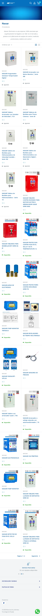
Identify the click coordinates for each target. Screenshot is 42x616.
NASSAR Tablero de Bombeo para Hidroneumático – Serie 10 (10, 196)
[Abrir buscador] (31, 3)
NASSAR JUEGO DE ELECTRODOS (8, 286)
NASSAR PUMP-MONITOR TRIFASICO (10, 329)
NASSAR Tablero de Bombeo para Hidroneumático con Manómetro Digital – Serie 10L (30, 155)
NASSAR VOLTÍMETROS (30, 456)
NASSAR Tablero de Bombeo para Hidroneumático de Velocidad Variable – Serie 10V (8, 155)
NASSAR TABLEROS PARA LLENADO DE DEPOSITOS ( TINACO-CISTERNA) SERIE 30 (31, 540)
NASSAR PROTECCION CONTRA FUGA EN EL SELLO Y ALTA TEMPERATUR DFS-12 (30, 246)
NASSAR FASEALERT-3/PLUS (8, 377)
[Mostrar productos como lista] (39, 45)
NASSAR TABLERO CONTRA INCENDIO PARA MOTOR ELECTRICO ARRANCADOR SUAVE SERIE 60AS (31, 202)
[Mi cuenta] (34, 3)
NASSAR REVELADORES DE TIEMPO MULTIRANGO (31, 334)
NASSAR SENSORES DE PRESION (30, 374)
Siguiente (35, 556)
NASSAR (4, 71)
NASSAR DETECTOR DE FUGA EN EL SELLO (9, 535)
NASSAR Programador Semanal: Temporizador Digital (10, 76)
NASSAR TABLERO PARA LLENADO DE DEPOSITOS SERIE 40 (31, 496)
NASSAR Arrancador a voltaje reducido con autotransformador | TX (31, 420)
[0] (38, 3)
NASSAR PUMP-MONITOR (10, 489)
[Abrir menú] (3, 3)
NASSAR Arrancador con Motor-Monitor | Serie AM (31, 74)
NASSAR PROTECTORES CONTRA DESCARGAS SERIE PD (30, 287)
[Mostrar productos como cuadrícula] (36, 45)
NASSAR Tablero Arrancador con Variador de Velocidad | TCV (10, 114)
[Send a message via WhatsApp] (37, 611)
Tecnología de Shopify (8, 612)
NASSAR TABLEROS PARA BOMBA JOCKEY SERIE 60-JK (10, 246)
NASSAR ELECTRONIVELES (10, 458)
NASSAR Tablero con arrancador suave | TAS (10, 415)
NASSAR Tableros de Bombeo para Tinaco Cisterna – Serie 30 (30, 114)
